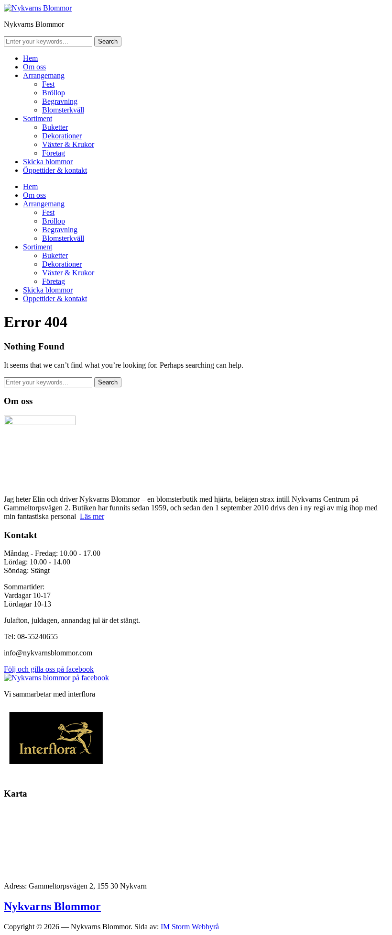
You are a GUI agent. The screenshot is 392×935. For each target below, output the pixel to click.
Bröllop (53, 93)
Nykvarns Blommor (52, 906)
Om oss (34, 67)
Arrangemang (44, 75)
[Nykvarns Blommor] (38, 8)
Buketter (55, 127)
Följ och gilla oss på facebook (49, 669)
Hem (30, 58)
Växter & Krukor (68, 144)
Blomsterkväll (63, 110)
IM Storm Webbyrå (190, 927)
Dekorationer (62, 136)
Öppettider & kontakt (55, 170)
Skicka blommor (48, 162)
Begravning (59, 101)
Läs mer (92, 516)
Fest (48, 84)
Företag (53, 153)
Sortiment (37, 118)
